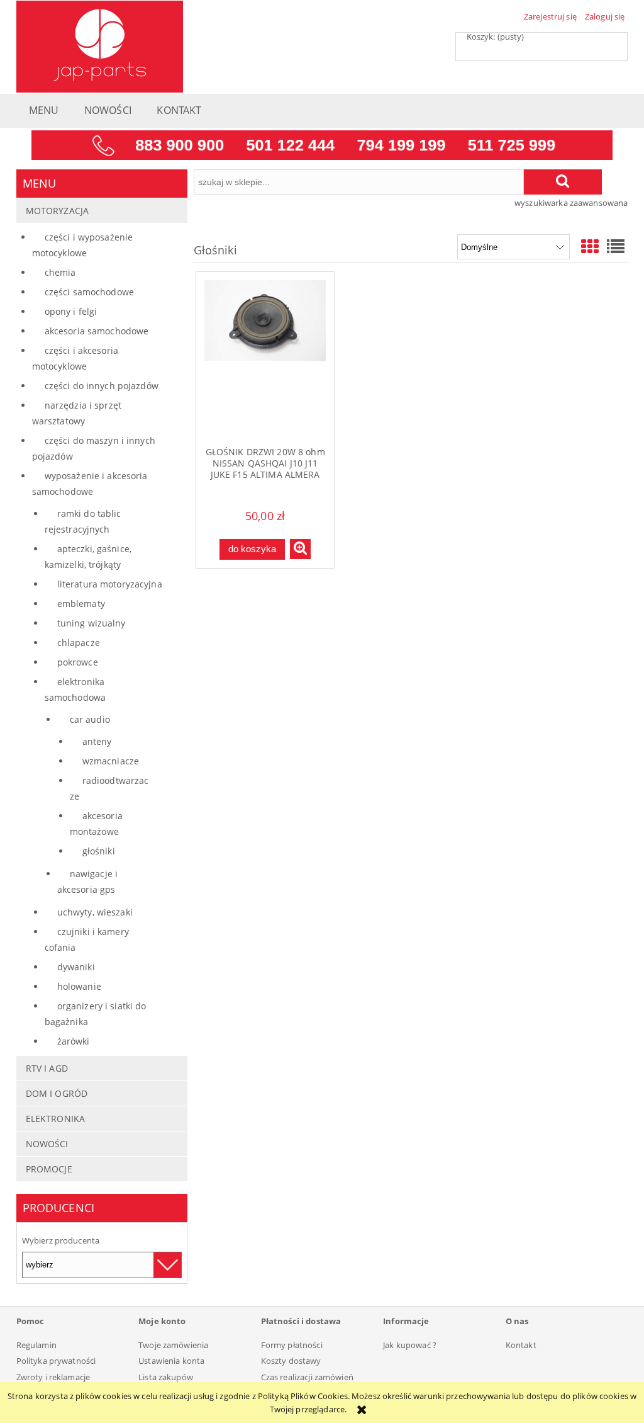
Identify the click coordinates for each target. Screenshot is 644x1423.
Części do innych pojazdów (101, 386)
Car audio (90, 719)
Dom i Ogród (56, 1093)
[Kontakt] (321, 144)
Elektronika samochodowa (75, 689)
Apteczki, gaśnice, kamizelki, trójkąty (88, 556)
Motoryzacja (57, 211)
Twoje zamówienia (173, 1345)
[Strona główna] (99, 44)
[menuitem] (44, 113)
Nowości (47, 1144)
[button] (300, 549)
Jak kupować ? (409, 1345)
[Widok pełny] (616, 246)
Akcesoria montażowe (96, 823)
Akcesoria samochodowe (97, 331)
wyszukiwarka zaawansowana (571, 202)
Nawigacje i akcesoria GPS (87, 881)
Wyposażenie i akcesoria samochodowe (90, 483)
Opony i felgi (71, 311)
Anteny (97, 741)
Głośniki (98, 851)
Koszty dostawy (291, 1360)
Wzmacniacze (110, 761)
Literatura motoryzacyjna (109, 584)
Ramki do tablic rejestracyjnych (83, 521)
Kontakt (521, 1345)
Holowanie (79, 986)
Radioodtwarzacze (109, 788)
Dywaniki (76, 967)
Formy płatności (292, 1345)
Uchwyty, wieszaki (95, 912)
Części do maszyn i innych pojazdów (93, 448)
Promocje (49, 1169)
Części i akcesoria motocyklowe (75, 358)
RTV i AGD (47, 1068)
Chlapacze (78, 643)
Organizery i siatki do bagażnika (96, 1014)
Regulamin (36, 1345)
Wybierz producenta (60, 1240)
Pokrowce (77, 662)
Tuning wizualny (91, 623)
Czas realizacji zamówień (307, 1377)
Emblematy (81, 603)
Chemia (60, 272)
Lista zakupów (165, 1377)
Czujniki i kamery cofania (87, 939)
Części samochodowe (89, 292)
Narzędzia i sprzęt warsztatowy (76, 413)
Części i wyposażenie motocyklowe (82, 245)
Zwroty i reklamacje (53, 1377)
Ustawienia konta (171, 1360)
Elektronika (55, 1119)
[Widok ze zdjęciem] (590, 246)
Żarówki (73, 1041)
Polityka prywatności (56, 1360)
